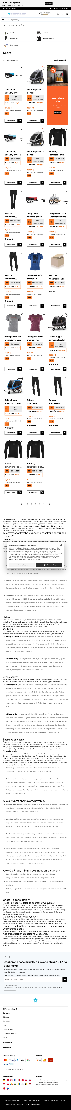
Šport (23, 25)
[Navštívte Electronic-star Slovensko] (26, 1080)
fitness (13, 747)
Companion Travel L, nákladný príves (57, 215)
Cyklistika (6, 631)
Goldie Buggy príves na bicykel (57, 338)
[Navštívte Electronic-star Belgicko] (26, 1084)
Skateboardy (7, 754)
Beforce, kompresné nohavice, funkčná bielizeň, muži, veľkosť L (57, 402)
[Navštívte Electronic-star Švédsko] (19, 1084)
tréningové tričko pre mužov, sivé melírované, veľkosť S (13, 338)
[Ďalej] (49, 504)
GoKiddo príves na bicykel (35, 91)
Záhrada (6, 1017)
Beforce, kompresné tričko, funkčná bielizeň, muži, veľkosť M (35, 465)
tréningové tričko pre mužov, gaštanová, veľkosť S (35, 338)
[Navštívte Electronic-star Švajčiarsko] (11, 1080)
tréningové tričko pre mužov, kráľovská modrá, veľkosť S (35, 277)
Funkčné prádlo (11, 685)
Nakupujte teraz (48, 3)
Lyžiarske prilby (11, 714)
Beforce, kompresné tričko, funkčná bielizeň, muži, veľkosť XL (57, 153)
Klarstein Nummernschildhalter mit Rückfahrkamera (57, 277)
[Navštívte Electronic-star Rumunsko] (11, 1084)
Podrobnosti (11, 120)
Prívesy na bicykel (12, 637)
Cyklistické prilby (12, 659)
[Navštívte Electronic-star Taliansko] (19, 1080)
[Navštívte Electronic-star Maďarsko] (4, 1084)
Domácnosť (7, 1013)
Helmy (5, 620)
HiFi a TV (6, 1025)
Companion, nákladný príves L (13, 153)
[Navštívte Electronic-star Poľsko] (8, 1084)
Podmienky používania (42, 1084)
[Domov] (6, 25)
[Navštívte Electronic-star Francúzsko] (15, 1080)
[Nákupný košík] (67, 13)
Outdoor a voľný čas (10, 1033)
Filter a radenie (61, 60)
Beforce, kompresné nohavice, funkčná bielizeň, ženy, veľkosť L (13, 215)
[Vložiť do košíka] (20, 121)
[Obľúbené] (62, 13)
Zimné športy (7, 679)
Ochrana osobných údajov (10, 985)
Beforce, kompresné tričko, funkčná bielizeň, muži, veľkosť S (13, 465)
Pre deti (5, 1037)
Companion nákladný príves (12, 91)
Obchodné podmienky (32, 1100)
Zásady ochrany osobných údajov (48, 1082)
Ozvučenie (6, 1021)
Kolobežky (6, 542)
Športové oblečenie (10, 742)
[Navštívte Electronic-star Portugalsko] (4, 1088)
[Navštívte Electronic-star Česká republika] (30, 1080)
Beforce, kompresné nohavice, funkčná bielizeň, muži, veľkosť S (35, 402)
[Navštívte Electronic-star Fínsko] (22, 1084)
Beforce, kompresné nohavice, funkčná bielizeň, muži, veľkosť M (13, 277)
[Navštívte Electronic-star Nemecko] (4, 1080)
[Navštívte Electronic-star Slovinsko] (8, 1088)
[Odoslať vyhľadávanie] (3, 20)
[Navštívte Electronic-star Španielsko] (22, 1080)
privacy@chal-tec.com (10, 990)
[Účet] (58, 13)
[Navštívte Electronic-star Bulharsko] (15, 1084)
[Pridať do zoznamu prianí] (22, 67)
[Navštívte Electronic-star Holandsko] (30, 1084)
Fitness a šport (13, 25)
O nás (63, 1100)
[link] (13, 75)
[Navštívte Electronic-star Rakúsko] (8, 1080)
